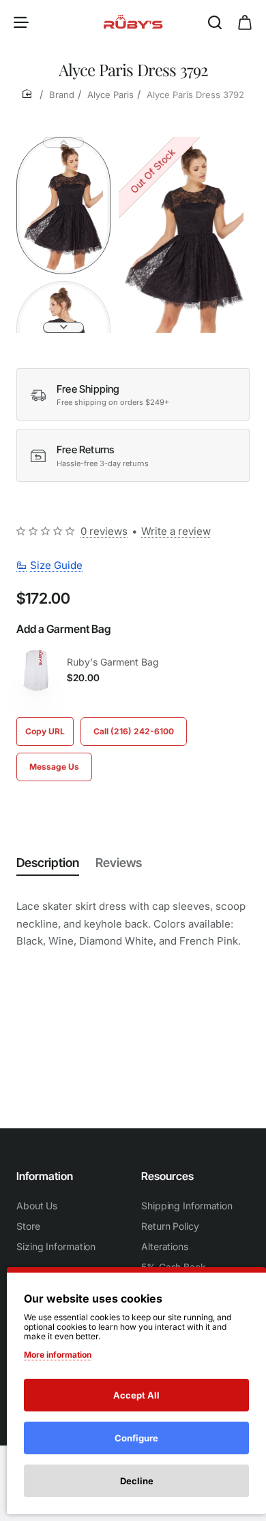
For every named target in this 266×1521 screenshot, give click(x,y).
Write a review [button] (176, 531)
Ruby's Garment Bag (113, 662)
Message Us (54, 767)
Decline (136, 1480)
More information (57, 1355)
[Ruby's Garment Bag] (36, 670)
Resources (167, 1176)
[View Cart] (245, 22)
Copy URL (45, 731)
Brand (61, 94)
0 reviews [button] (104, 531)
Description (47, 862)
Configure (136, 1438)
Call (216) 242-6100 (133, 731)
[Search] (215, 22)
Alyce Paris (110, 94)
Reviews (118, 862)
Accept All (136, 1395)
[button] (63, 142)
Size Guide (56, 565)
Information (44, 1176)
